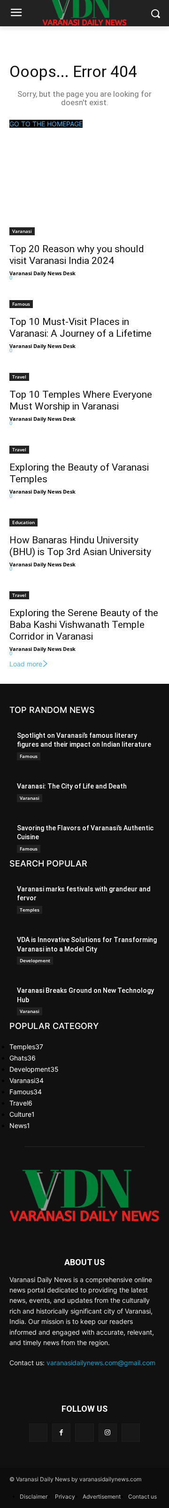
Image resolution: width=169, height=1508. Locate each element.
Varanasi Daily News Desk (42, 273)
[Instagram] (108, 1432)
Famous (21, 304)
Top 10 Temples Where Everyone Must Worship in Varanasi (80, 400)
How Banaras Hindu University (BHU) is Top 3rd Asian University (80, 545)
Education (23, 522)
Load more (25, 664)
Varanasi (22, 231)
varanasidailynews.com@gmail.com (100, 1363)
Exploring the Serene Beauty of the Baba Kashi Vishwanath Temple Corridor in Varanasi (83, 624)
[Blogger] (38, 1432)
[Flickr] (84, 1432)
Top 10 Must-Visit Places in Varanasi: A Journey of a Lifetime (80, 327)
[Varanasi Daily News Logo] (84, 1195)
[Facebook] (61, 1432)
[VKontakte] (131, 1432)
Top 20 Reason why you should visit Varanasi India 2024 (76, 254)
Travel (19, 376)
